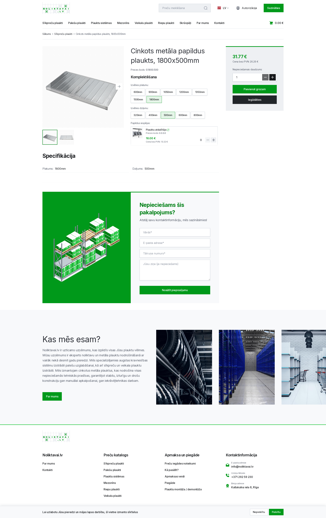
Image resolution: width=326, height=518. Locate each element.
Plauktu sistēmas (101, 23)
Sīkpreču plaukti (52, 23)
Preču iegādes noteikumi (180, 463)
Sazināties (273, 8)
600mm (138, 92)
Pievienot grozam (255, 89)
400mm (153, 115)
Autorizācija (249, 8)
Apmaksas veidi (175, 476)
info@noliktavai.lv (242, 466)
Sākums (46, 33)
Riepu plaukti (166, 23)
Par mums (203, 23)
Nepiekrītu (259, 512)
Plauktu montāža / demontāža (183, 489)
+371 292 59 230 (242, 477)
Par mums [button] (52, 396)
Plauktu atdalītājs (156, 129)
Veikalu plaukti (144, 23)
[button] (224, 8)
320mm (138, 115)
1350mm (200, 92)
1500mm (138, 99)
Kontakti (219, 23)
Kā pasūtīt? (172, 470)
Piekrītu (276, 512)
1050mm (168, 92)
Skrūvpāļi (185, 23)
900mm (153, 92)
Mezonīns (123, 23)
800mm (198, 115)
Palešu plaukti (77, 23)
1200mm (184, 92)
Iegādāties (254, 99)
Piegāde (170, 483)
